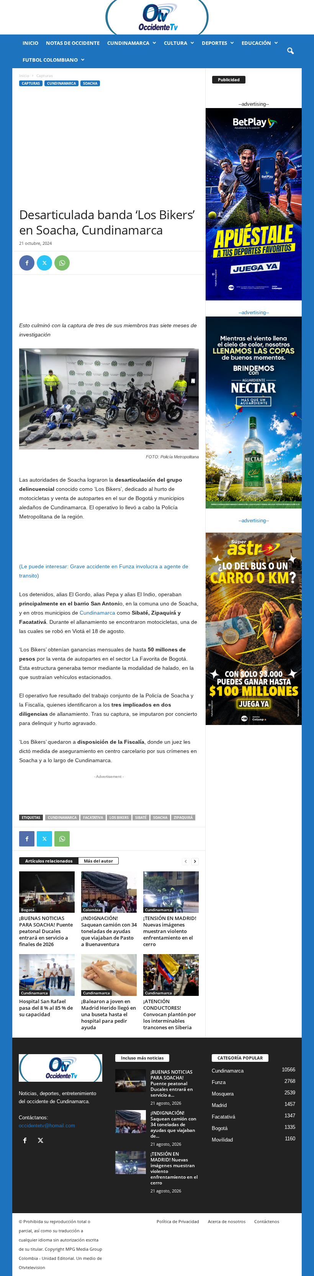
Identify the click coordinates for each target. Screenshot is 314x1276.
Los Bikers (119, 817)
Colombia (92, 909)
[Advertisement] (109, 149)
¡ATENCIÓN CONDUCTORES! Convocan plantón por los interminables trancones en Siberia (169, 1014)
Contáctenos (266, 1221)
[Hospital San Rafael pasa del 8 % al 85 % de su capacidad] (47, 975)
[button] (290, 51)
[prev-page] (186, 861)
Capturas (31, 83)
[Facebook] (26, 263)
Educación (256, 42)
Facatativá (223, 1117)
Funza (219, 1082)
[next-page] (195, 861)
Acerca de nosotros (226, 1221)
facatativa (93, 817)
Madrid (219, 1105)
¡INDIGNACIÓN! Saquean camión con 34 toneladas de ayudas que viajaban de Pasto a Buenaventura (109, 931)
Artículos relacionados (48, 861)
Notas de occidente (73, 42)
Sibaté (141, 817)
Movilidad (222, 1140)
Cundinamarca (128, 42)
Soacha (90, 83)
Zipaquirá (183, 817)
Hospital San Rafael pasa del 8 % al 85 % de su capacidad (46, 1008)
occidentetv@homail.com (47, 1125)
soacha (160, 817)
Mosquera (223, 1094)
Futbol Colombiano (50, 59)
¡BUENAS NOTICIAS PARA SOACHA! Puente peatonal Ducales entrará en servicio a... (171, 1083)
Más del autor (98, 861)
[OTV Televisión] (157, 17)
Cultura (175, 42)
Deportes (214, 42)
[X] (44, 263)
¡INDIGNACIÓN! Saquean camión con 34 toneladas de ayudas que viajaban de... (173, 1124)
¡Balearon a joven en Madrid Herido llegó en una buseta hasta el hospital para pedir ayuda (108, 1014)
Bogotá (27, 909)
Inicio (30, 42)
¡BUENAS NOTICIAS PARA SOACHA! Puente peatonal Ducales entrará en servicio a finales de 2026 (46, 931)
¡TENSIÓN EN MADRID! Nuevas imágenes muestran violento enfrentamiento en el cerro (169, 931)
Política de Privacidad (178, 1221)
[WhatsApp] (62, 263)
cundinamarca (62, 817)
